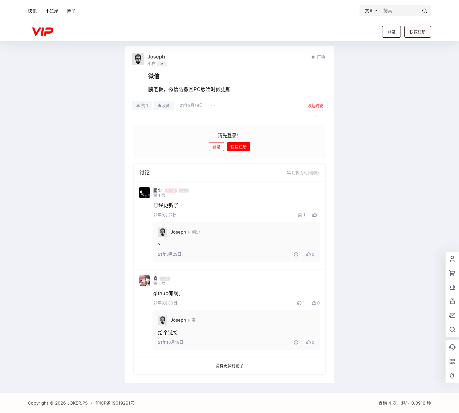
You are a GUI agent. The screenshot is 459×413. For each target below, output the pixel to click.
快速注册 (418, 32)
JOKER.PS (77, 403)
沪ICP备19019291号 (115, 403)
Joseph (178, 232)
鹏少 (196, 232)
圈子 (71, 10)
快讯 (32, 10)
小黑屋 (51, 10)
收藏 (166, 105)
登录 (391, 32)
